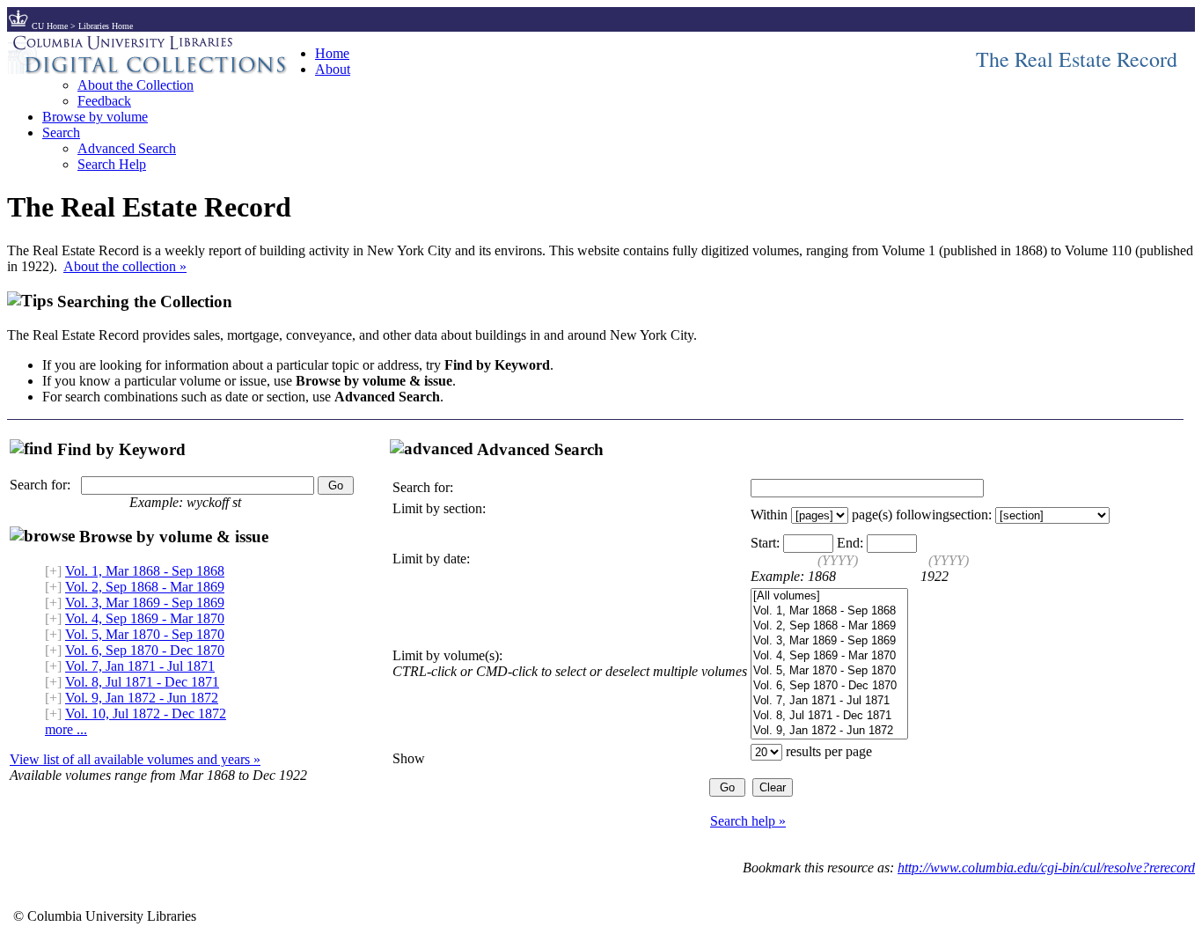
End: (850, 542)
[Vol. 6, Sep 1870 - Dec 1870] (829, 686)
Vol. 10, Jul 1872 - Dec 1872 (145, 713)
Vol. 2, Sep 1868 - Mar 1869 (144, 586)
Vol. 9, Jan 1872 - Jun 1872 (141, 697)
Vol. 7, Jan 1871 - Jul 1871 (140, 665)
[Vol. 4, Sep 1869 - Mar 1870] (829, 656)
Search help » (748, 820)
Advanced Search (126, 148)
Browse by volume (95, 116)
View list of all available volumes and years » (135, 759)
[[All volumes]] (829, 596)
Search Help (111, 164)
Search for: (40, 484)
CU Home (50, 26)
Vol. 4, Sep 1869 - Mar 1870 (144, 618)
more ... (66, 729)
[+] (53, 570)
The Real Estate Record (1076, 59)
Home (332, 53)
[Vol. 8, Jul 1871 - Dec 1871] (829, 716)
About (332, 69)
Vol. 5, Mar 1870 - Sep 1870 (144, 634)
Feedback (104, 100)
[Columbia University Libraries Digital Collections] (161, 69)
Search (61, 132)
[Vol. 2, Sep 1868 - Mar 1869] (829, 626)
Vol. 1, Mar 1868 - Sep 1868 (144, 570)
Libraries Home (105, 26)
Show (408, 758)
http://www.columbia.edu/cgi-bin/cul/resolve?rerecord (1046, 867)
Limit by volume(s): (447, 655)
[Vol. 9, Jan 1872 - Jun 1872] (829, 731)
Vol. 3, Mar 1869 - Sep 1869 (144, 602)
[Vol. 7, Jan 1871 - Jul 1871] (829, 701)
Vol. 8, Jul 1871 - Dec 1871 (142, 681)
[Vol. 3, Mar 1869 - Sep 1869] (829, 641)
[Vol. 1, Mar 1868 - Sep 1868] (829, 611)
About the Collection (135, 84)
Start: (765, 542)
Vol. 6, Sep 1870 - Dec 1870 (144, 650)
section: (970, 514)
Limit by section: (439, 508)
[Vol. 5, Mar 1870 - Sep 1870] (829, 671)
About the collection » (125, 266)
